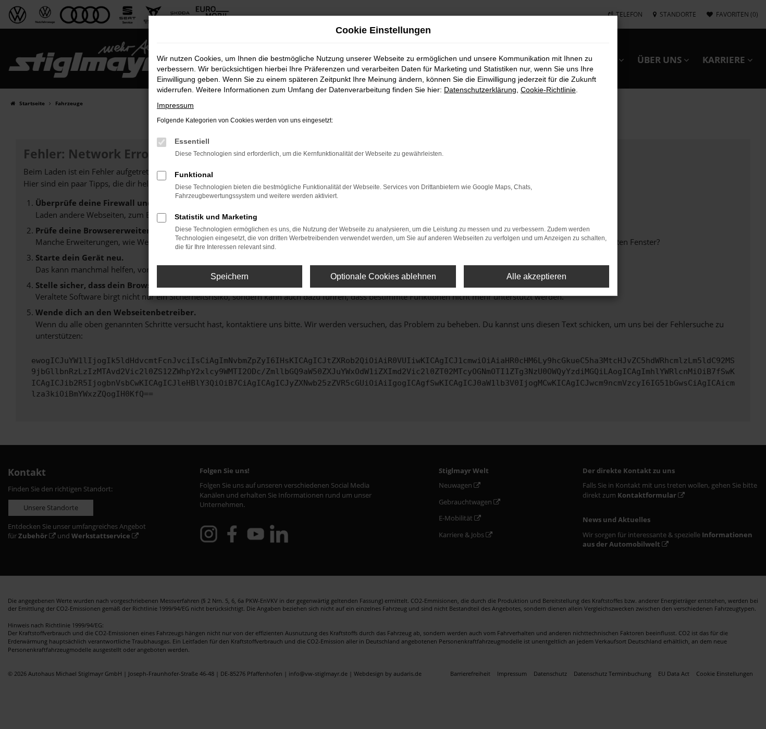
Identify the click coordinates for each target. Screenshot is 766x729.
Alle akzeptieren (536, 276)
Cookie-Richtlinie (548, 89)
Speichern (230, 276)
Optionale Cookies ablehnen (383, 276)
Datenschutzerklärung (480, 89)
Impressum (175, 105)
